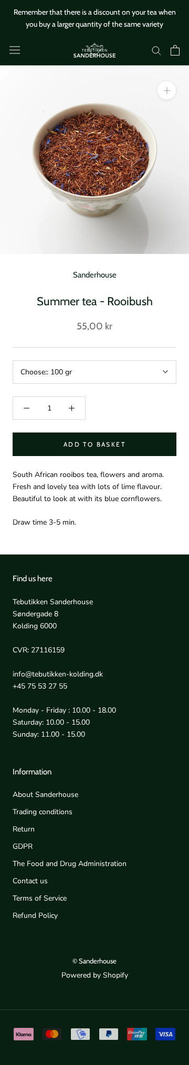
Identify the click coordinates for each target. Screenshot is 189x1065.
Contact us (30, 881)
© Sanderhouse (94, 961)
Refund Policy (35, 915)
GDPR (23, 846)
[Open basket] (175, 50)
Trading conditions (42, 812)
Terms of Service (40, 898)
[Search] (156, 50)
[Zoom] (167, 90)
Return (24, 829)
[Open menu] (14, 50)
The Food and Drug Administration (70, 864)
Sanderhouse (95, 275)
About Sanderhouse (45, 795)
